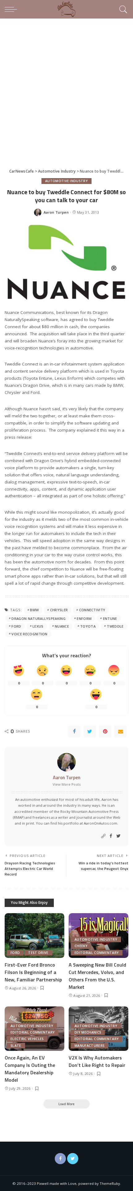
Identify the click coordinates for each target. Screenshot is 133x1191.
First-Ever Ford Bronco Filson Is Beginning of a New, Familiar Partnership (33, 972)
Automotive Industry (66, 181)
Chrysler (59, 610)
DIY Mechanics (88, 1032)
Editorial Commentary (97, 953)
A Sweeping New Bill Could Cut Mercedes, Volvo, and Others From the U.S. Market (97, 976)
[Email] (120, 731)
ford (16, 626)
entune (110, 618)
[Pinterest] (105, 731)
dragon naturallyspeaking (38, 618)
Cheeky (81, 946)
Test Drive (38, 953)
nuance (62, 626)
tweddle (115, 626)
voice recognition (29, 634)
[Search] (122, 9)
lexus (38, 626)
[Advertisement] (66, 88)
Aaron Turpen (56, 212)
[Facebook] (74, 731)
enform (84, 618)
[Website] (103, 836)
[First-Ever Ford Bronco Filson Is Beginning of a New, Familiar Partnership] (34, 935)
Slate (16, 1045)
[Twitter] (90, 731)
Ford (15, 953)
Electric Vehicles (27, 1039)
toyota (88, 626)
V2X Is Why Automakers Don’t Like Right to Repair (97, 1061)
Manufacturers (90, 1045)
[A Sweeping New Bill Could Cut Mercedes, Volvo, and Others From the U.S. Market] (98, 935)
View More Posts (67, 784)
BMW (34, 610)
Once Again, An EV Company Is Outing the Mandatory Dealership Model (30, 1069)
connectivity (92, 610)
